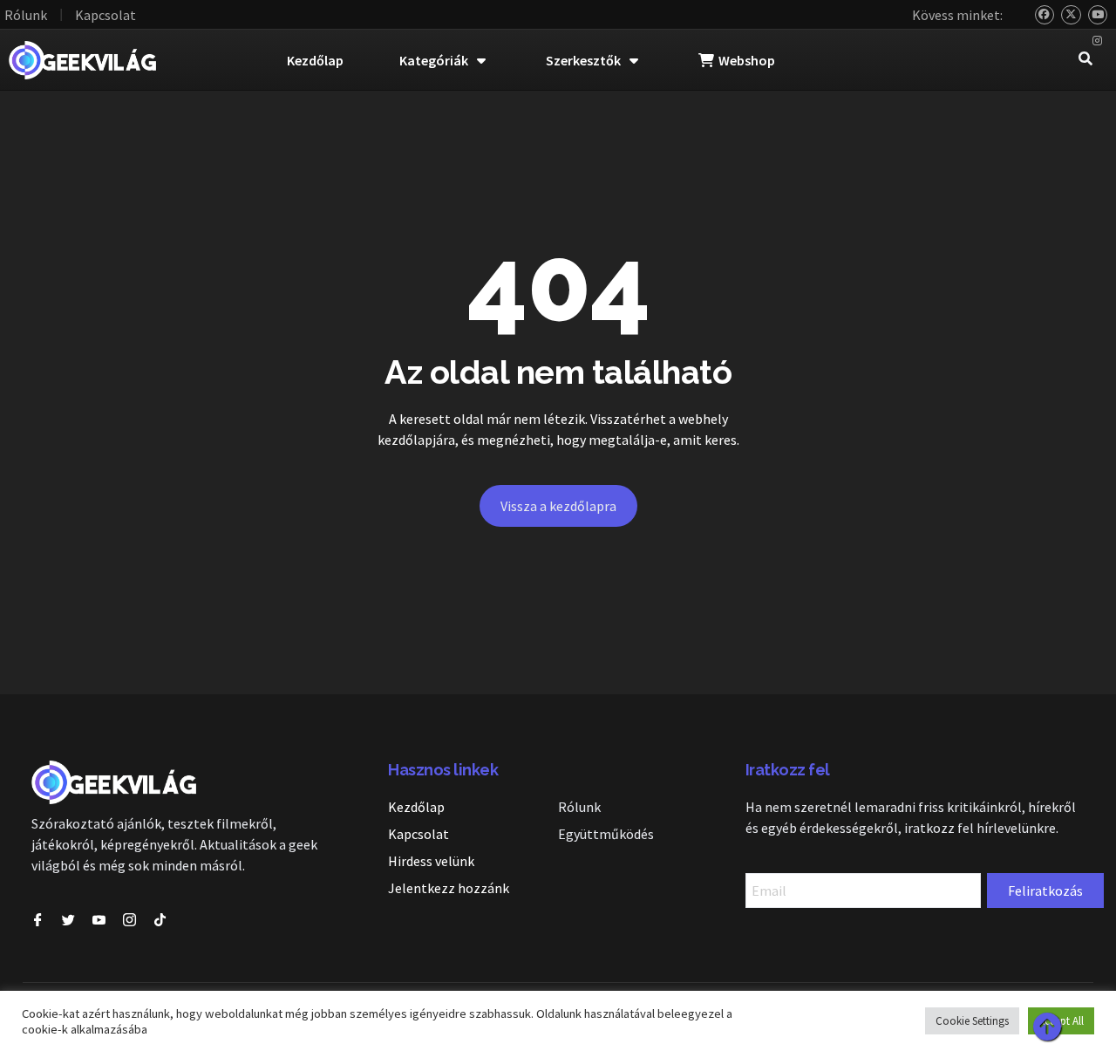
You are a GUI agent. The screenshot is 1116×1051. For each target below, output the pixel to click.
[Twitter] (1071, 15)
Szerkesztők (583, 60)
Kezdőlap (315, 60)
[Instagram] (1098, 41)
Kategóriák (433, 60)
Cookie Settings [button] (972, 1020)
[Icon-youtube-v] (98, 919)
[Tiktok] (160, 919)
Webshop (746, 60)
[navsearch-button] (1085, 60)
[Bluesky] (1045, 15)
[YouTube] (1098, 15)
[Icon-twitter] (68, 919)
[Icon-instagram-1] (129, 919)
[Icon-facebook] (37, 919)
